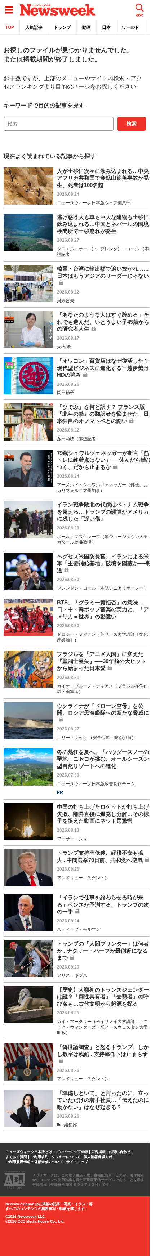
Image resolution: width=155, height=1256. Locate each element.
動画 (86, 27)
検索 (132, 123)
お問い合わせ (119, 1152)
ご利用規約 (39, 1157)
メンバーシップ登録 (72, 1152)
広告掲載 (98, 1152)
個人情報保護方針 (98, 1157)
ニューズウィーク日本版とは (28, 1152)
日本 (106, 27)
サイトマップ (77, 1162)
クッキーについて (66, 1157)
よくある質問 (16, 1157)
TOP (9, 27)
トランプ (62, 27)
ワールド (130, 27)
